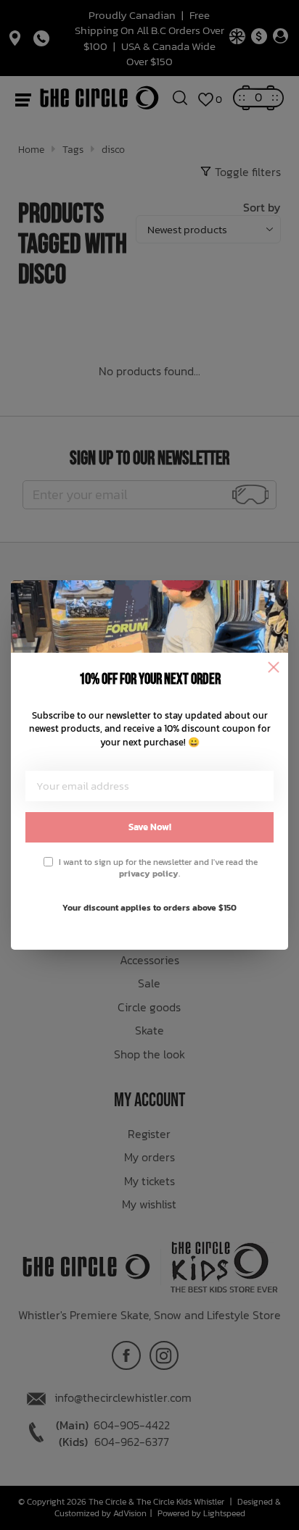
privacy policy (149, 873)
